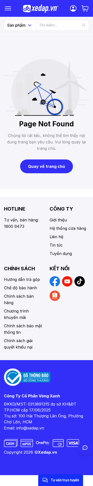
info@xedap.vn (30, 428)
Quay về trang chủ (46, 166)
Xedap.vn (47, 452)
